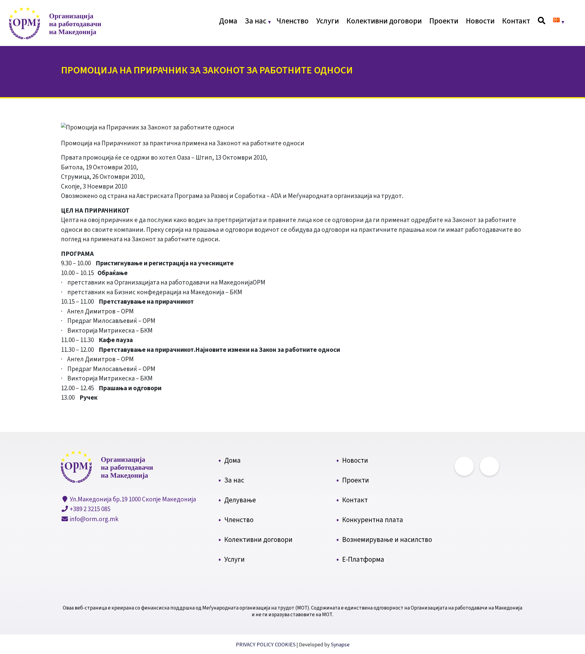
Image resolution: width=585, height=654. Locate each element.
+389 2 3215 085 (89, 509)
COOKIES (285, 645)
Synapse (339, 645)
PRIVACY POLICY (255, 645)
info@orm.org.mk (94, 519)
